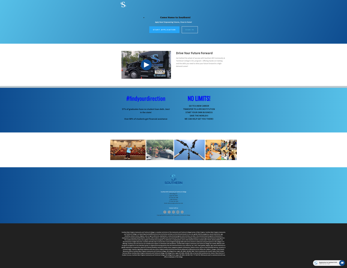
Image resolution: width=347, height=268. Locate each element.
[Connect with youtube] (177, 212)
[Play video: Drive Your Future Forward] (146, 65)
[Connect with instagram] (173, 212)
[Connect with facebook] (164, 212)
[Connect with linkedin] (182, 212)
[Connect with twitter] (169, 212)
